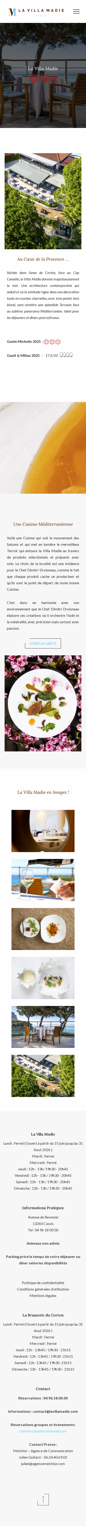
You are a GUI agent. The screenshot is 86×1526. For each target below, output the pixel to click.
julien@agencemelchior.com (43, 1463)
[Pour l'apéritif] (43, 1027)
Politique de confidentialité (43, 1282)
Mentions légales (43, 1295)
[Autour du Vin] (43, 880)
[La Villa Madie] (43, 831)
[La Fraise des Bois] (43, 978)
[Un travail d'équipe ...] (43, 929)
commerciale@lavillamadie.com (43, 1431)
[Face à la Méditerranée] (43, 1076)
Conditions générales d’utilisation (43, 1289)
